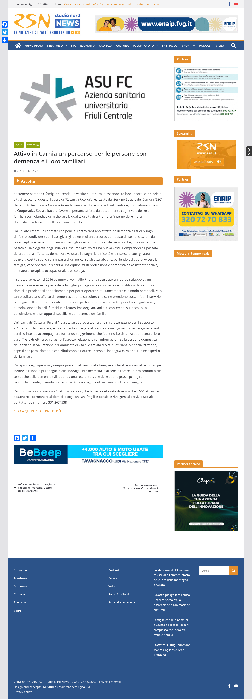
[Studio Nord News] (18, 45)
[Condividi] (5, 40)
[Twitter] (5, 32)
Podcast (205, 45)
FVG (73, 45)
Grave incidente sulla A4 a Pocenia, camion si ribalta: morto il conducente (112, 4)
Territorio (55, 45)
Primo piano (33, 45)
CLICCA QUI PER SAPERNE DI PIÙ (37, 411)
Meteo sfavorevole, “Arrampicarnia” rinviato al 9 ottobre (140, 488)
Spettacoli (170, 45)
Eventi (112, 578)
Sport (186, 45)
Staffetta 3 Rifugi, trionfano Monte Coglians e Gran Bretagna (172, 650)
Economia (87, 45)
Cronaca (105, 45)
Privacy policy (23, 692)
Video (220, 45)
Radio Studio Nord (120, 594)
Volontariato (143, 45)
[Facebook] (5, 24)
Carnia (18, 145)
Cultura (122, 45)
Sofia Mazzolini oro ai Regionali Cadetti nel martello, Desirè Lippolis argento (37, 487)
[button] (65, 45)
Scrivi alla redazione (121, 602)
